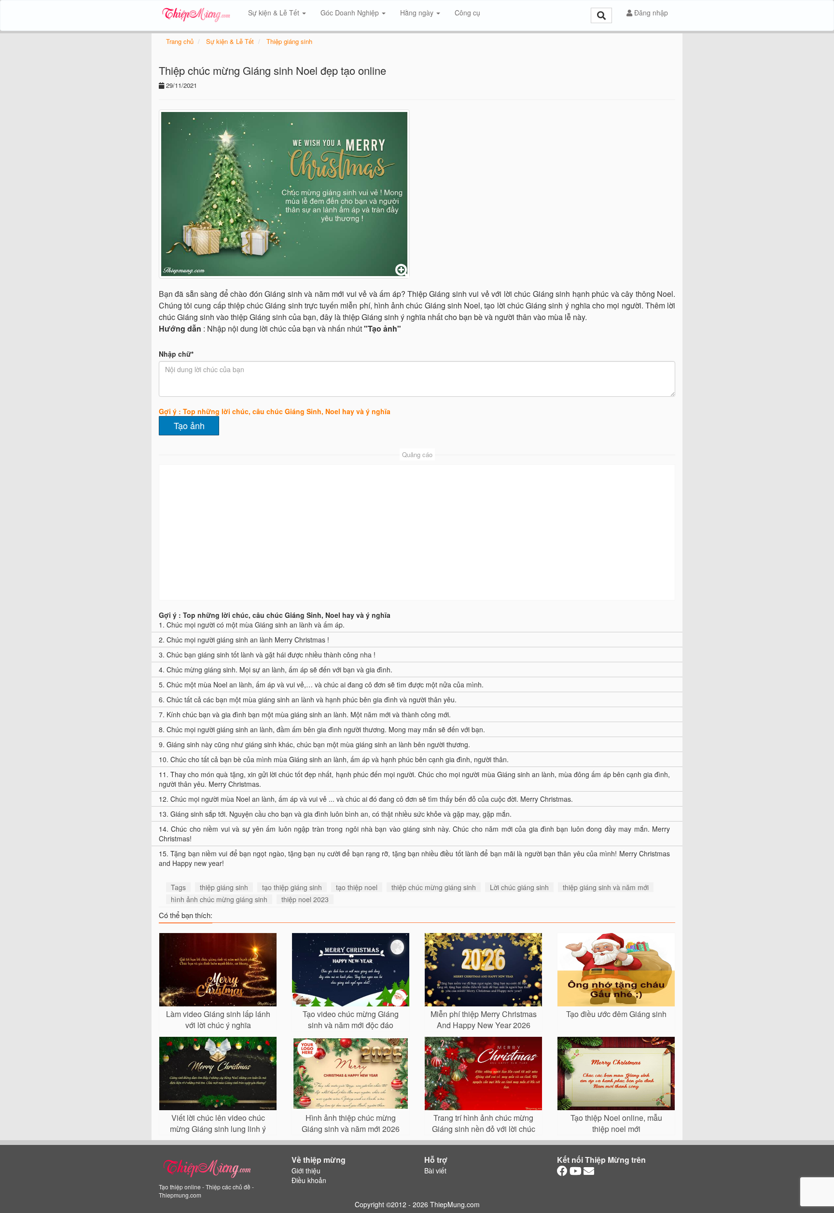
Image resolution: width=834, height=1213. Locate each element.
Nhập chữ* (176, 354)
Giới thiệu (306, 1170)
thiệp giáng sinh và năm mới (606, 887)
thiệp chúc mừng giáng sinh (433, 887)
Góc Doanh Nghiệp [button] (350, 12)
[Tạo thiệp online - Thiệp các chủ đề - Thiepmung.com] (196, 12)
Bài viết (435, 1170)
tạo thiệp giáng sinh (292, 887)
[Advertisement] (417, 532)
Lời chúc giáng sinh (519, 887)
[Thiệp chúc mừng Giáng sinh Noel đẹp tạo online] (284, 194)
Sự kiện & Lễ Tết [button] (274, 12)
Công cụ (467, 12)
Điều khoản (309, 1180)
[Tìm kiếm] (601, 15)
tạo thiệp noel (356, 887)
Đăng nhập (650, 12)
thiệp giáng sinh (224, 887)
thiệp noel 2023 (305, 899)
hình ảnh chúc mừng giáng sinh (219, 899)
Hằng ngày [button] (417, 12)
